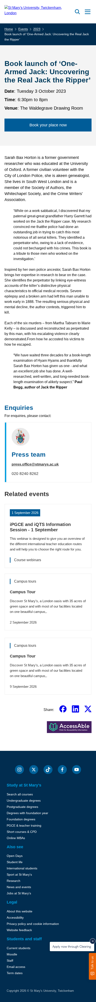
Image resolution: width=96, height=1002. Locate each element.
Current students (18, 948)
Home (8, 29)
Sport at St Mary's (19, 874)
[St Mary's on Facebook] (62, 769)
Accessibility (15, 917)
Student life (15, 862)
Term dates (15, 973)
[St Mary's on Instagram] (19, 769)
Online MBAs (16, 838)
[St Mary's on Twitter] (33, 769)
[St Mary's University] (38, 11)
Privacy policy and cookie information (33, 924)
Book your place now (48, 125)
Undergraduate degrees (24, 800)
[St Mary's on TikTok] (48, 769)
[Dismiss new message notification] (93, 941)
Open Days (15, 856)
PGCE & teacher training (24, 825)
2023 (36, 29)
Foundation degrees (21, 819)
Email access (16, 967)
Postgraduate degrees (22, 807)
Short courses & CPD (22, 832)
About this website (19, 911)
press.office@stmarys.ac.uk (35, 464)
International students (22, 868)
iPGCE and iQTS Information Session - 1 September (40, 527)
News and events (19, 887)
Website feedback (19, 930)
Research (13, 881)
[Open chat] (92, 966)
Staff (10, 960)
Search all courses (20, 794)
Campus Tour (22, 592)
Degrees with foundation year (27, 813)
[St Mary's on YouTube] (76, 769)
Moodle (12, 954)
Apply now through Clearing (71, 946)
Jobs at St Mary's (19, 893)
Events (23, 29)
